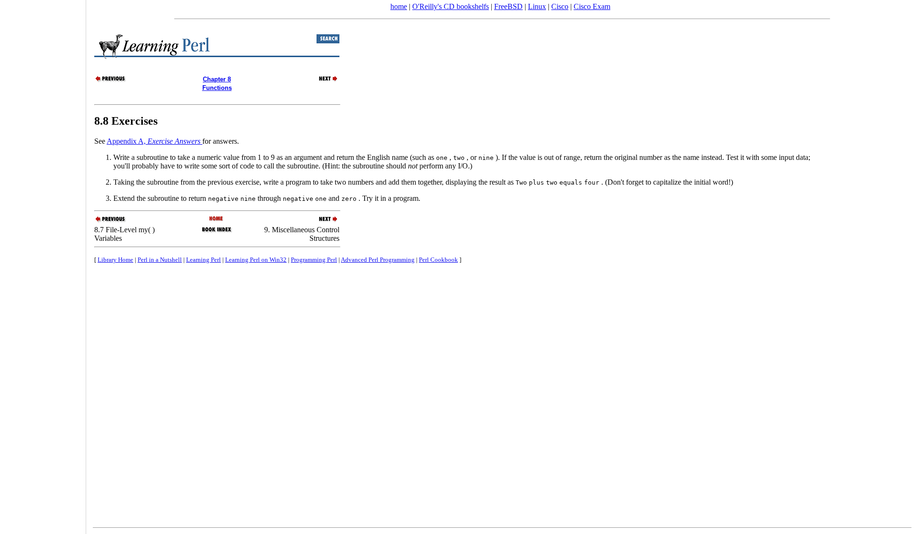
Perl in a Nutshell (160, 259)
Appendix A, (153, 141)
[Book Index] (217, 231)
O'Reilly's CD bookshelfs (450, 6)
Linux (537, 6)
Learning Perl (203, 259)
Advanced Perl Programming (378, 259)
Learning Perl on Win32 (256, 259)
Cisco (559, 6)
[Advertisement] (43, 263)
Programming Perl (314, 259)
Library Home (115, 259)
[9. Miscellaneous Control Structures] (322, 81)
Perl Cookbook (438, 259)
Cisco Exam (592, 6)
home (398, 6)
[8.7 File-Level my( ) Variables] (111, 81)
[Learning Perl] (216, 219)
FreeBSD (508, 6)
